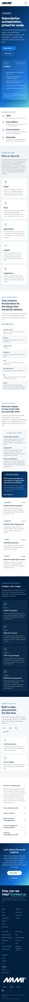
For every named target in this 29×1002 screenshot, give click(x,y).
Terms (11, 998)
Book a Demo (5, 972)
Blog (16, 934)
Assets (3, 924)
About (3, 958)
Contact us (18, 894)
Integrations (5, 927)
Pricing (4, 967)
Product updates (20, 937)
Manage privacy (17, 998)
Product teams (6, 949)
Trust (3, 964)
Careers (4, 961)
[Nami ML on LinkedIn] (3, 990)
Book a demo (8, 48)
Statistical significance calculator (18, 948)
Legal (3, 998)
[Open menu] (25, 3)
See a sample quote (7, 324)
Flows (3, 912)
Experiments (18, 912)
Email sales (14, 878)
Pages (3, 915)
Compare (18, 940)
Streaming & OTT (6, 934)
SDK (16, 943)
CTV (3, 943)
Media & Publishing (7, 937)
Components (5, 918)
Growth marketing (7, 946)
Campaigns (18, 915)
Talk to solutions (8, 494)
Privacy (7, 998)
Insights (17, 918)
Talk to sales (7, 53)
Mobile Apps (5, 940)
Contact (4, 969)
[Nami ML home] (7, 3)
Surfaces (4, 921)
